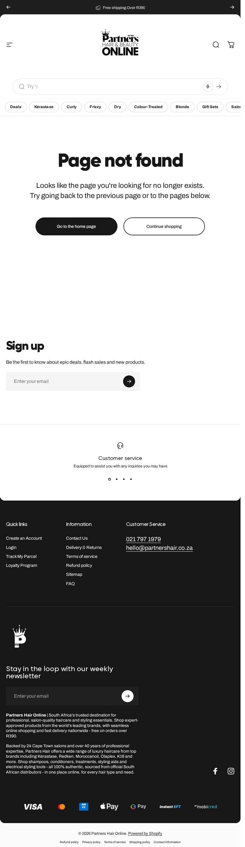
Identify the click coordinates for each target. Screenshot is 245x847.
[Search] (219, 87)
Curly (72, 107)
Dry (117, 107)
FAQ (70, 583)
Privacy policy (91, 842)
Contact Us (77, 538)
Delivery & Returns (84, 547)
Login (11, 547)
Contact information (167, 842)
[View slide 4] (131, 479)
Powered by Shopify (145, 833)
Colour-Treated (148, 107)
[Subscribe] (129, 381)
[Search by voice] (208, 87)
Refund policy (79, 565)
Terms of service (81, 556)
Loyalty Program (21, 565)
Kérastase (43, 107)
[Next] (232, 7)
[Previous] (8, 7)
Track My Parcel (21, 556)
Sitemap (74, 574)
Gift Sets (210, 107)
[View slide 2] (116, 479)
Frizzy (95, 107)
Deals (15, 107)
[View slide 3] (124, 479)
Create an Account (24, 538)
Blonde (182, 107)
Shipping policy (139, 842)
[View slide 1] (109, 479)
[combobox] (113, 86)
